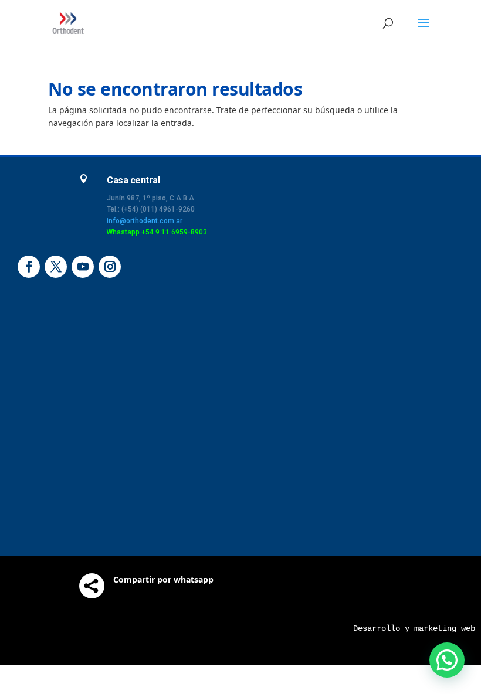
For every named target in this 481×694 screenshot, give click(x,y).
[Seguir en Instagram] (110, 267)
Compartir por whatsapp (163, 579)
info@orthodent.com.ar (144, 221)
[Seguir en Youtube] (83, 267)
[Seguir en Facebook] (29, 267)
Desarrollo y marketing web (414, 628)
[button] (447, 660)
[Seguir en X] (56, 267)
